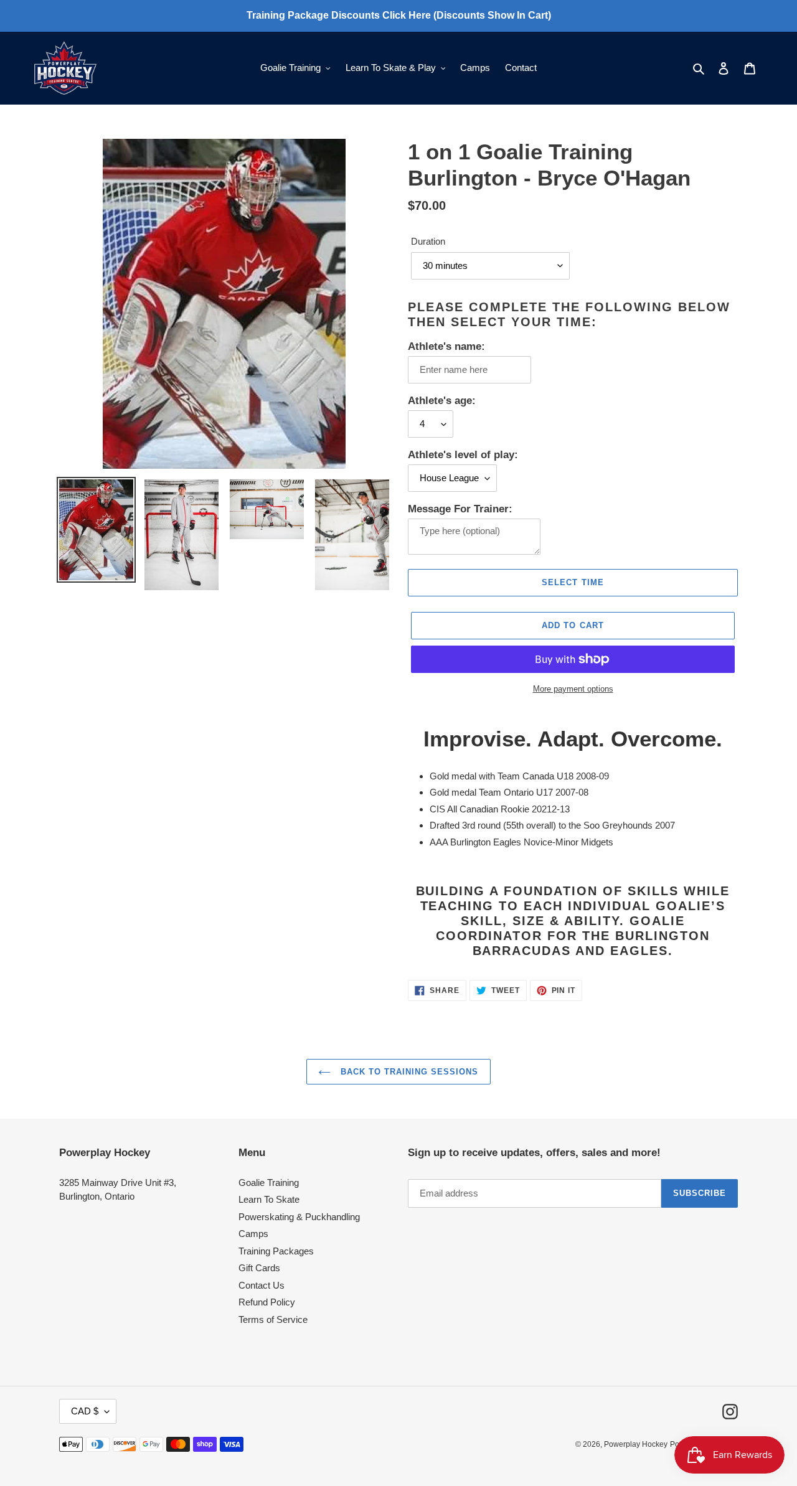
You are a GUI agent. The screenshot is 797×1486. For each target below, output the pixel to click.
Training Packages (276, 1251)
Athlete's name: (446, 346)
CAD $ (84, 1411)
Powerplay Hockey (635, 1444)
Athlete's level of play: (463, 455)
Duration (428, 241)
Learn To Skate (268, 1199)
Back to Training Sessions (407, 1071)
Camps (253, 1233)
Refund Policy (266, 1302)
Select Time (572, 582)
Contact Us (261, 1285)
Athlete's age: (442, 401)
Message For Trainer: (460, 509)
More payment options (573, 689)
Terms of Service (273, 1319)
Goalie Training (268, 1182)
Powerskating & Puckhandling (299, 1216)
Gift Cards (259, 1268)
